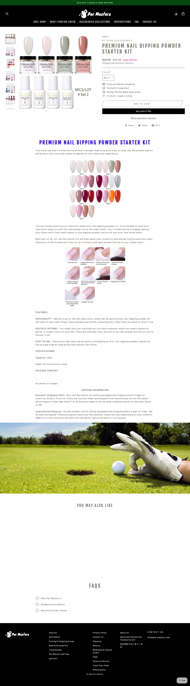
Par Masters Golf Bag (59, 654)
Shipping (106, 63)
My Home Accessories (117, 40)
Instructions (122, 21)
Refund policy (99, 669)
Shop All (53, 632)
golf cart (53, 658)
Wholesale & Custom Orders (102, 651)
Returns (96, 645)
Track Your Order (101, 665)
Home (105, 36)
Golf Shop (39, 21)
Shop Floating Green (63, 21)
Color (106, 72)
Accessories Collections (94, 21)
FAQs (95, 657)
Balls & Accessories (58, 645)
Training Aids (55, 650)
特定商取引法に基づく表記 (131, 645)
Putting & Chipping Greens (61, 641)
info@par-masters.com (158, 637)
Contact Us (150, 21)
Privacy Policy (100, 632)
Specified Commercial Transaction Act (131, 638)
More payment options (143, 118)
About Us (124, 632)
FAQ (137, 21)
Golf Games (54, 637)
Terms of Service (101, 661)
